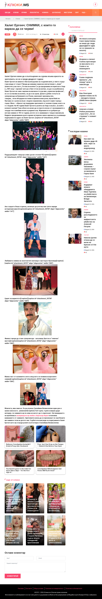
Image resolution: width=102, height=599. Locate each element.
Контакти (29, 588)
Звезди (7, 12)
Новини (45, 12)
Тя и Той (86, 235)
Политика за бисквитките (74, 588)
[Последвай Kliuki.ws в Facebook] (95, 5)
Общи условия (38, 588)
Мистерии (68, 12)
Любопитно (34, 12)
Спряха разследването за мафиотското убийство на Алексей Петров (90, 219)
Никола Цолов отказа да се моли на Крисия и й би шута (90, 242)
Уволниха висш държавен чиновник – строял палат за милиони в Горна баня (90, 166)
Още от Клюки (13, 480)
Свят (77, 12)
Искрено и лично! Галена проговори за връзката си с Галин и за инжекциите (87, 64)
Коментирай (12, 576)
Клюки (16, 12)
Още (83, 12)
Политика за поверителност (54, 588)
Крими (24, 12)
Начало (8, 19)
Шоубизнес (56, 12)
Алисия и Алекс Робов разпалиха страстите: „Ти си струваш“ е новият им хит (87, 114)
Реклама (21, 588)
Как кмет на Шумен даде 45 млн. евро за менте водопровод (90, 143)
